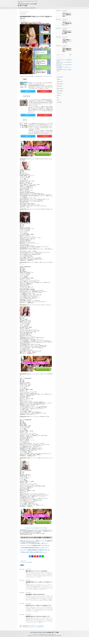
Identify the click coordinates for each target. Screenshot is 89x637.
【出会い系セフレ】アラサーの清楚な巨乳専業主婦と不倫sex (66, 32)
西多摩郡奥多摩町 (29, 562)
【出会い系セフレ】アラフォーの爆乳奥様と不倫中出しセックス (66, 23)
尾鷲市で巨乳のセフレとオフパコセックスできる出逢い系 (36, 571)
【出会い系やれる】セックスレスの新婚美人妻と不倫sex (66, 15)
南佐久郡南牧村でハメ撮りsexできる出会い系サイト (35, 594)
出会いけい (24, 562)
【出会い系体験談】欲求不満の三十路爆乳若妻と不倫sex (66, 50)
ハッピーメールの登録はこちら (44, 115)
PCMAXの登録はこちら (44, 91)
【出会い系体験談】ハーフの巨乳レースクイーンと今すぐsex (66, 41)
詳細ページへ (28, 91)
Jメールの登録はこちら (44, 136)
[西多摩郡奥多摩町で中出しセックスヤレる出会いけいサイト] (40, 556)
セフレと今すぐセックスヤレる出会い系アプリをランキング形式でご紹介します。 (44, 634)
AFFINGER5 (59, 635)
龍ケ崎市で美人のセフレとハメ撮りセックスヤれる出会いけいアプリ (38, 605)
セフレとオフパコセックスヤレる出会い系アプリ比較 (44, 632)
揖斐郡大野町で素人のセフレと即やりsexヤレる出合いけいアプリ (38, 616)
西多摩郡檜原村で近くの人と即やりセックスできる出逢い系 (33, 625)
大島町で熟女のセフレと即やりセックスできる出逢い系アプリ (33, 626)
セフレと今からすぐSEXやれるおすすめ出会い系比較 (26, 7)
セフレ (22, 562)
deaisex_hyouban (23, 560)
